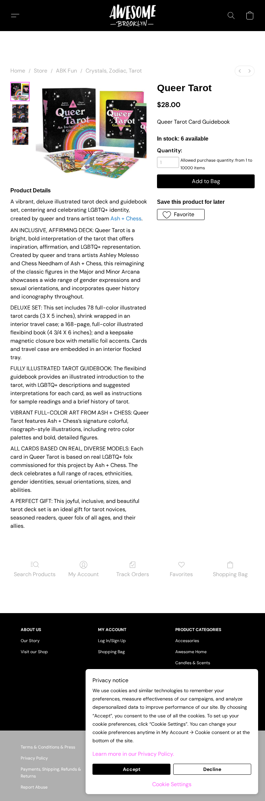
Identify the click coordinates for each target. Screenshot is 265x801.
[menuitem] (240, 71)
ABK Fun (66, 70)
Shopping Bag (230, 574)
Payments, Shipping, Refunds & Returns (51, 772)
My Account (83, 574)
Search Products (35, 574)
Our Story (30, 640)
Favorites (181, 574)
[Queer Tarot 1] (20, 113)
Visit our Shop (34, 652)
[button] (132, 15)
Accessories (187, 640)
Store (40, 70)
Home (17, 70)
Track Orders (132, 574)
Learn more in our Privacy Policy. (133, 753)
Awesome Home (191, 652)
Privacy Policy (34, 758)
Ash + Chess (125, 218)
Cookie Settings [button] (172, 784)
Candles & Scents (192, 663)
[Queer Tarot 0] (20, 91)
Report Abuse (34, 787)
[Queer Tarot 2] (20, 135)
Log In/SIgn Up (112, 640)
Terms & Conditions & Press (48, 747)
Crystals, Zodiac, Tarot (114, 70)
